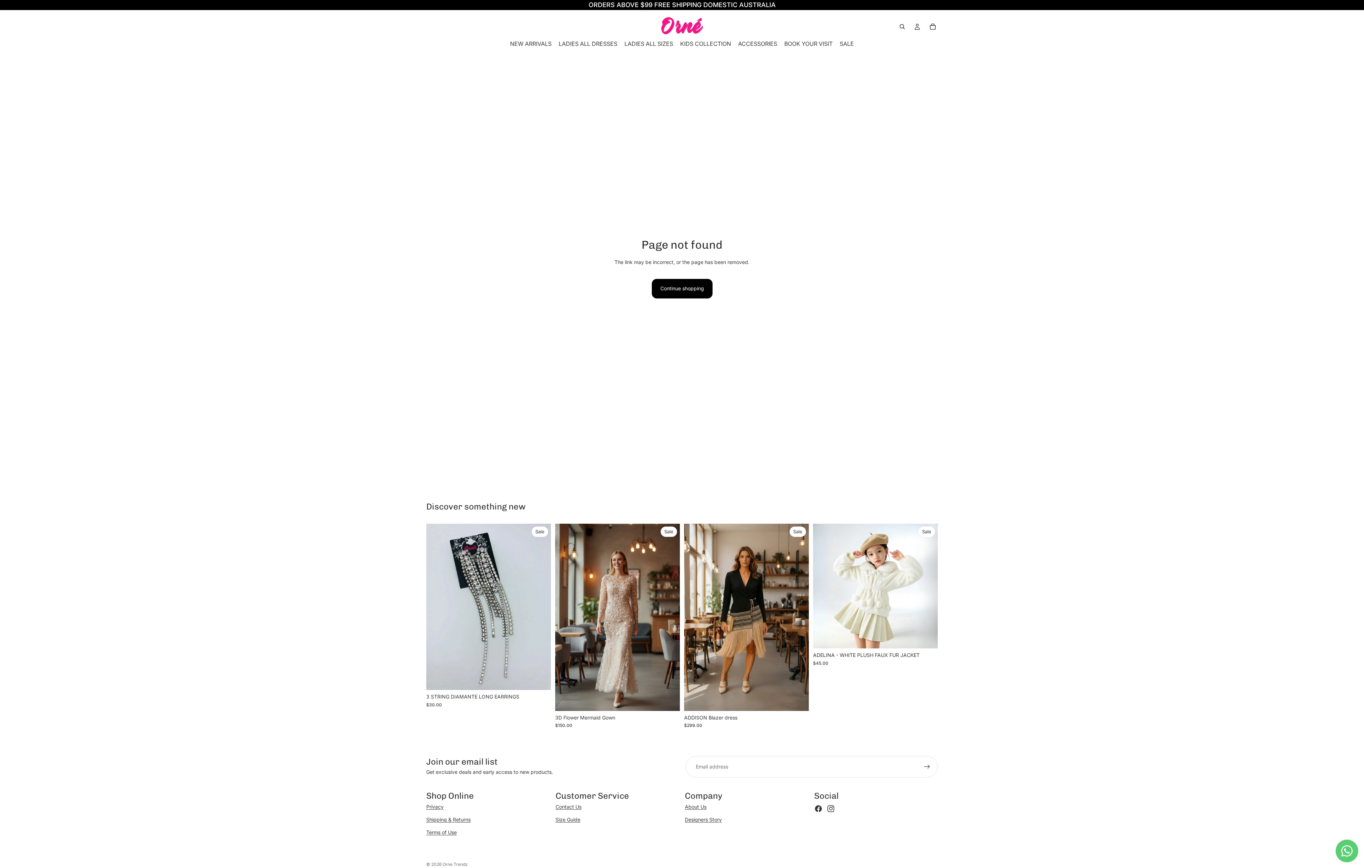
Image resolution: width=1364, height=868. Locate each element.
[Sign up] (927, 766)
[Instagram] (831, 808)
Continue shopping (682, 288)
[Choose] (668, 700)
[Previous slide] (566, 617)
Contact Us (568, 807)
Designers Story (703, 819)
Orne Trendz (455, 864)
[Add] (540, 679)
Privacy (435, 807)
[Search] (902, 26)
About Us (696, 807)
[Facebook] (818, 808)
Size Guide (568, 819)
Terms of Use (441, 832)
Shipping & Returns (448, 819)
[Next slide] (669, 617)
